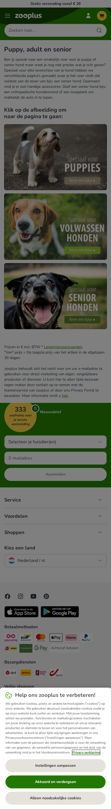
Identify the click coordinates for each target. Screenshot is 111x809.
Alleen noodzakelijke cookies (55, 798)
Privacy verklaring (86, 752)
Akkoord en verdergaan (55, 781)
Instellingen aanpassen (55, 765)
